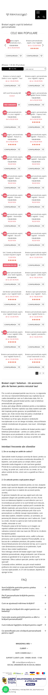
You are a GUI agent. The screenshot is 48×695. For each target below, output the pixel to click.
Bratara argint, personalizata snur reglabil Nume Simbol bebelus (14, 42)
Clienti (23, 648)
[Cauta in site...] (43, 17)
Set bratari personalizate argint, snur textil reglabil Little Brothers (12, 274)
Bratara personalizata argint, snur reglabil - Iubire (36, 177)
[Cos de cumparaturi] (38, 17)
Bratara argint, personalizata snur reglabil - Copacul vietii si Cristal (36, 113)
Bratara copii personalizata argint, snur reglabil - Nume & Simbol (36, 293)
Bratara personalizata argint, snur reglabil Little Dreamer (36, 253)
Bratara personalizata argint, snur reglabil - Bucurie (12, 234)
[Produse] (38, 13)
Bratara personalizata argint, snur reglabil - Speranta (36, 158)
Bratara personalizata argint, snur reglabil (34, 42)
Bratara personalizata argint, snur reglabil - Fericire (36, 196)
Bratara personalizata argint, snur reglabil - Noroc (12, 177)
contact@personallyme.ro (25, 662)
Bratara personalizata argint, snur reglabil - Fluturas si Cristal (36, 135)
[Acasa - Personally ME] (17, 14)
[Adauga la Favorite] (21, 56)
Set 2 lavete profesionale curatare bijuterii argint (12, 253)
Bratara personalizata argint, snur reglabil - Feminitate (12, 215)
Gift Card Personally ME (12, 93)
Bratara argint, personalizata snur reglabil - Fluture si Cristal (12, 135)
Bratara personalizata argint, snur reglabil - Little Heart (36, 274)
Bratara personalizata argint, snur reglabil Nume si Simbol (36, 313)
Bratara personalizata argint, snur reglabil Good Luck (12, 313)
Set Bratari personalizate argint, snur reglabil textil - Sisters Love (12, 293)
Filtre (13, 69)
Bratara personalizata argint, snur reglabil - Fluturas (12, 196)
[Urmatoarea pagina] (43, 373)
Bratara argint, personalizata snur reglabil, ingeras (36, 77)
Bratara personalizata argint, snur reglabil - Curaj (36, 215)
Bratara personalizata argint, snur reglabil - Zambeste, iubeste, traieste (12, 158)
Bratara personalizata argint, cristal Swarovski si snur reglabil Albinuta (36, 355)
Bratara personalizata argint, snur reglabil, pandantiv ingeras (36, 333)
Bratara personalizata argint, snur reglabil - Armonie (36, 234)
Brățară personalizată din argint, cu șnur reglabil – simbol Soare (12, 113)
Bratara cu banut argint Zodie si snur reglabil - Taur (12, 77)
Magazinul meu (23, 643)
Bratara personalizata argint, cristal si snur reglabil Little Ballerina (12, 333)
